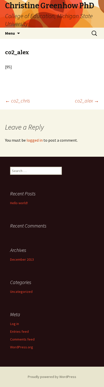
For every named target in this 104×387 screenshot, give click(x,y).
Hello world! (19, 203)
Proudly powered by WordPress (52, 376)
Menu (10, 33)
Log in (14, 323)
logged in (35, 140)
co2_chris (17, 100)
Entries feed (19, 331)
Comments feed (22, 339)
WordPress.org (21, 347)
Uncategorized (21, 291)
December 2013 (22, 259)
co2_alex (87, 100)
